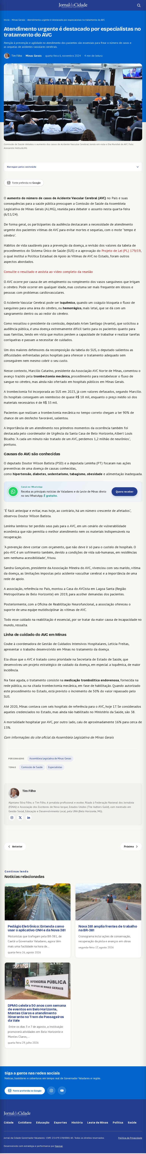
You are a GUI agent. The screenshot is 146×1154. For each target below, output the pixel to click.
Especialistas (55, 767)
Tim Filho (16, 55)
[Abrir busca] (138, 5)
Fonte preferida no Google (27, 1090)
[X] (20, 817)
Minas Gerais (18, 19)
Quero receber (124, 491)
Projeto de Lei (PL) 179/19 (121, 250)
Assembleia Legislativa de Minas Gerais (50, 758)
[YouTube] (62, 1090)
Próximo (129, 846)
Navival (59, 1146)
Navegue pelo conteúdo (21, 166)
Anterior (17, 846)
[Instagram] (12, 817)
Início (7, 19)
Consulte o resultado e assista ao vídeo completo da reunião (48, 271)
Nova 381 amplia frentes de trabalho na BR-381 (108, 928)
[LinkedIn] (28, 817)
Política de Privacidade (130, 1137)
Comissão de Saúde (32, 767)
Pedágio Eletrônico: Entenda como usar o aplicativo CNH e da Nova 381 (36, 928)
